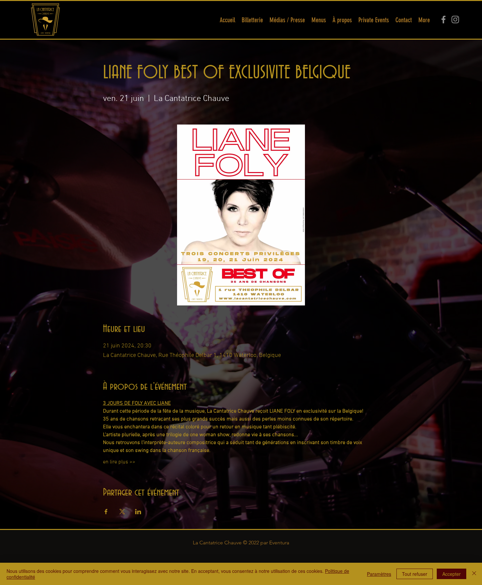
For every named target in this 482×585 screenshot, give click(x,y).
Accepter (451, 574)
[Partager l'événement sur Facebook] (106, 511)
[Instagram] (455, 19)
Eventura (279, 542)
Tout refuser (414, 574)
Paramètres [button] (379, 574)
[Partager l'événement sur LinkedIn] (138, 511)
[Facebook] (443, 19)
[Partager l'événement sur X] (122, 511)
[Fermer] (474, 574)
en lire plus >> (119, 462)
